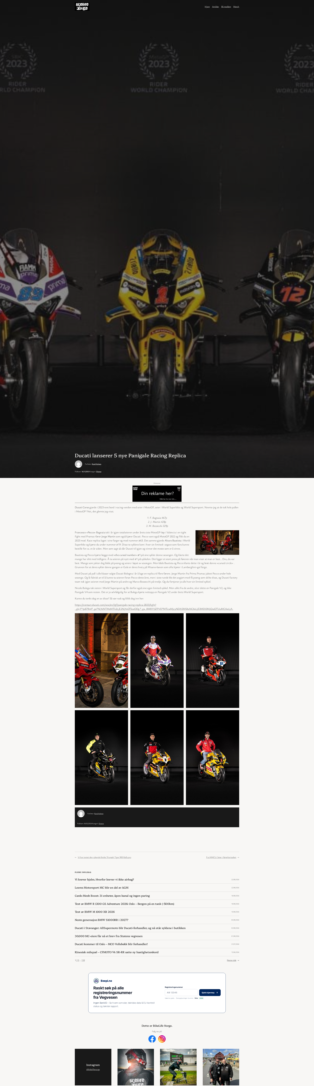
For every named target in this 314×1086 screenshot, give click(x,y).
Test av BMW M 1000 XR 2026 (95, 911)
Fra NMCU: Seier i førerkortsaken (221, 857)
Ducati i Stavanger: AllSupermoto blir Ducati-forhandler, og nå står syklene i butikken (130, 927)
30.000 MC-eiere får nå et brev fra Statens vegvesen (109, 936)
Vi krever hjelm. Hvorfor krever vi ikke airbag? (104, 879)
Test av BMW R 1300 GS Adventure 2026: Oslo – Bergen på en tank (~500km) (124, 903)
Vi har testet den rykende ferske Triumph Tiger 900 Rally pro (104, 857)
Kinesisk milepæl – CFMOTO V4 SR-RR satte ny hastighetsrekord (116, 952)
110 (83, 960)
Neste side (233, 960)
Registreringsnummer (174, 987)
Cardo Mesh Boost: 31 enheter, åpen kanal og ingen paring (112, 895)
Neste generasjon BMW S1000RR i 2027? (101, 919)
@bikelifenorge (93, 1069)
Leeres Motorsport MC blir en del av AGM (101, 887)
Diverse (98, 471)
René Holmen (96, 464)
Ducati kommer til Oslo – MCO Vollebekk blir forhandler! (111, 944)
